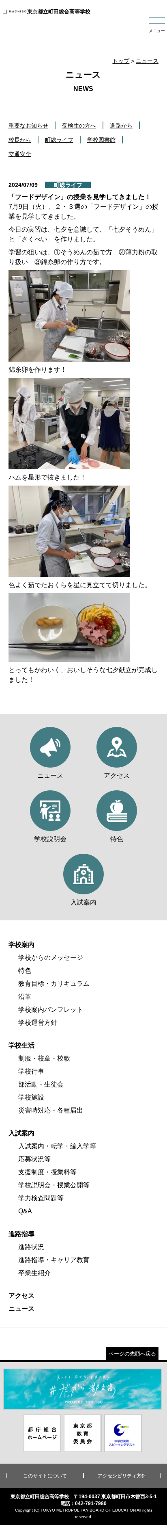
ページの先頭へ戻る (132, 1354)
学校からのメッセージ (50, 957)
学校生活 (21, 1045)
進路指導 (21, 1233)
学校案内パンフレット (50, 1009)
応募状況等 (34, 1159)
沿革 (24, 996)
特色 (24, 970)
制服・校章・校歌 (44, 1058)
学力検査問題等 (41, 1198)
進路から (121, 125)
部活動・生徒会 (41, 1084)
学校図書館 (101, 140)
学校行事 (31, 1071)
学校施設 (31, 1097)
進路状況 (31, 1246)
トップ (120, 61)
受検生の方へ (79, 125)
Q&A (25, 1211)
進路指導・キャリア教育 (54, 1259)
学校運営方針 (37, 1022)
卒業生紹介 (34, 1272)
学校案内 (21, 944)
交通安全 (20, 154)
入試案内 (21, 1133)
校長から (20, 140)
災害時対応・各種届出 (50, 1110)
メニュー (157, 30)
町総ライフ (59, 140)
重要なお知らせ (28, 125)
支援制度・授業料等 (47, 1172)
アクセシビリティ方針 (122, 1476)
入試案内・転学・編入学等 (57, 1146)
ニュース (147, 61)
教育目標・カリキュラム (54, 983)
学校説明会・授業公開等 (54, 1185)
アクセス (21, 1295)
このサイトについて (45, 1476)
